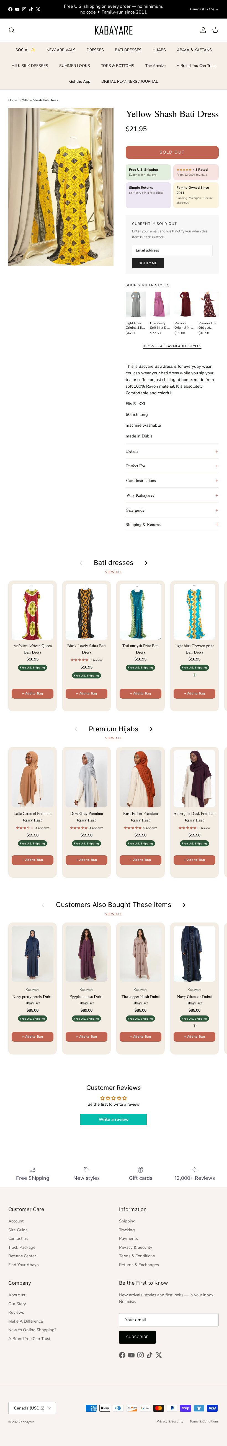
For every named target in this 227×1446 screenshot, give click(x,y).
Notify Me (147, 263)
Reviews (16, 1312)
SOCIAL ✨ (25, 50)
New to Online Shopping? (32, 1330)
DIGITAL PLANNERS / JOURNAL (129, 81)
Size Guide (18, 1230)
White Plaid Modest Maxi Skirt (60, 1423)
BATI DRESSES (128, 50)
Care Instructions (141, 480)
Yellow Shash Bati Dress (40, 100)
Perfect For (135, 465)
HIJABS (159, 50)
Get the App (79, 81)
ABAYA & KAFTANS (194, 50)
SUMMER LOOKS (74, 65)
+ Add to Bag (32, 693)
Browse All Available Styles (172, 346)
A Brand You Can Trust (196, 65)
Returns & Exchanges (139, 1265)
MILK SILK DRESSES (29, 65)
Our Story (17, 1304)
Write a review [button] (114, 1119)
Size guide (135, 510)
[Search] (11, 30)
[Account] (202, 30)
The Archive (155, 65)
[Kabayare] (113, 30)
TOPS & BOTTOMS (117, 65)
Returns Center (22, 1256)
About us (16, 1295)
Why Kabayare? (140, 495)
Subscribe (137, 1336)
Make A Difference (25, 1321)
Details (132, 451)
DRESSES (95, 50)
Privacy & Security (135, 1247)
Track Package (21, 1247)
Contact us (18, 1238)
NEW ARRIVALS (61, 50)
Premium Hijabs (113, 729)
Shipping (127, 1221)
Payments (128, 1238)
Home (12, 100)
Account (16, 1221)
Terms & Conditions (137, 1256)
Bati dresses (113, 563)
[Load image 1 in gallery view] (61, 187)
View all (113, 572)
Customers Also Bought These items (113, 905)
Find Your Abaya (23, 1265)
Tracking (127, 1230)
